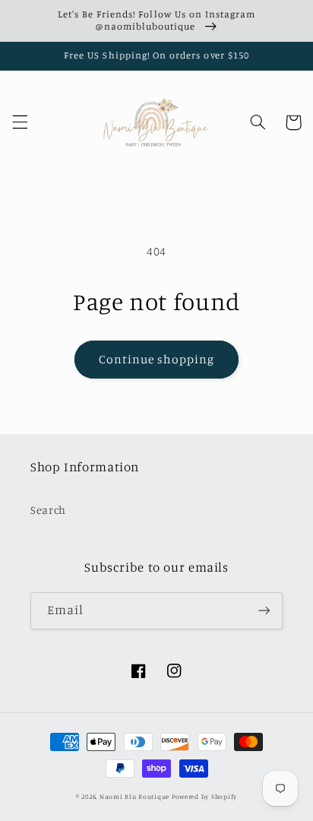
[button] (19, 122)
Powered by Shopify (204, 796)
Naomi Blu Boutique (134, 796)
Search (48, 509)
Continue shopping (157, 359)
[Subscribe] (264, 610)
